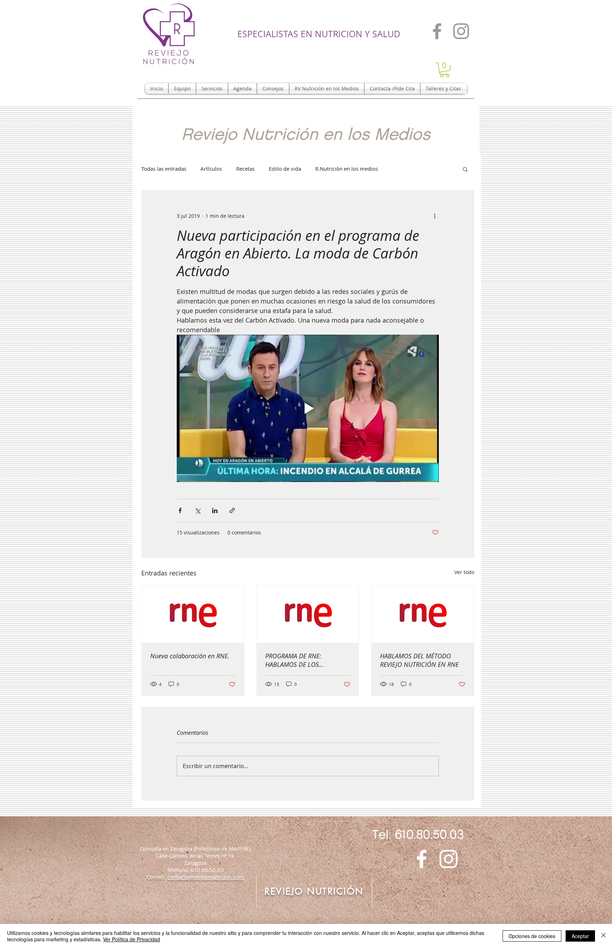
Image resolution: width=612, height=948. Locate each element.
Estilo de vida (285, 168)
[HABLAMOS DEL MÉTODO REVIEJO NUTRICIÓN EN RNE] (423, 614)
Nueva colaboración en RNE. (190, 656)
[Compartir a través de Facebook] (180, 510)
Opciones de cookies (532, 936)
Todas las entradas (163, 168)
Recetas (245, 168)
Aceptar (580, 936)
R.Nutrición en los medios (346, 168)
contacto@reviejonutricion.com (206, 876)
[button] (444, 69)
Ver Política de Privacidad (131, 939)
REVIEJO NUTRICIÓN (314, 891)
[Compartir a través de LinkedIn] (214, 510)
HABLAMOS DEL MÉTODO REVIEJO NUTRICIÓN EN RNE (419, 660)
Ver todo (464, 572)
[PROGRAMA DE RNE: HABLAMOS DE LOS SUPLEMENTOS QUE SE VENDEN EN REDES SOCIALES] (308, 614)
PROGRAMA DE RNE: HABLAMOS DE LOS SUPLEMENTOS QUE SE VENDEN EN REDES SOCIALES (305, 660)
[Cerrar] (603, 936)
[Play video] (308, 408)
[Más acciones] (434, 216)
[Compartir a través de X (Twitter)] (197, 510)
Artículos (211, 168)
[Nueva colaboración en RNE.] (193, 614)
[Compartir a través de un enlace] (232, 510)
